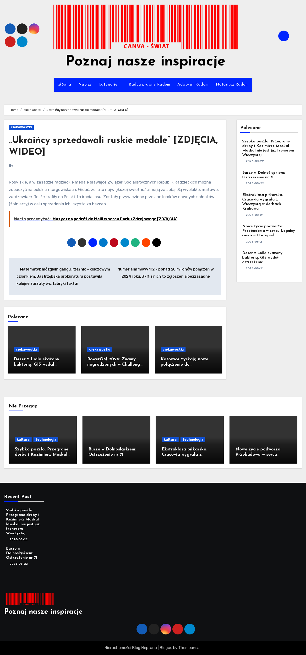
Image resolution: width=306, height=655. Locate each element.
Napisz (84, 85)
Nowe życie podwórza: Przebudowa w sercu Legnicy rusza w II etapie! (268, 230)
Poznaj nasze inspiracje (145, 62)
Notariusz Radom (232, 85)
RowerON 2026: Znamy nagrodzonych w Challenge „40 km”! (114, 364)
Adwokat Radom (193, 85)
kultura (23, 440)
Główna (64, 85)
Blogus (166, 647)
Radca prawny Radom (149, 85)
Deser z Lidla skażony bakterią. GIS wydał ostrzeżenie (36, 364)
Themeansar (189, 647)
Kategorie (108, 85)
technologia (45, 440)
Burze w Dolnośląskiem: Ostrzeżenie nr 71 (21, 553)
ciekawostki (21, 127)
